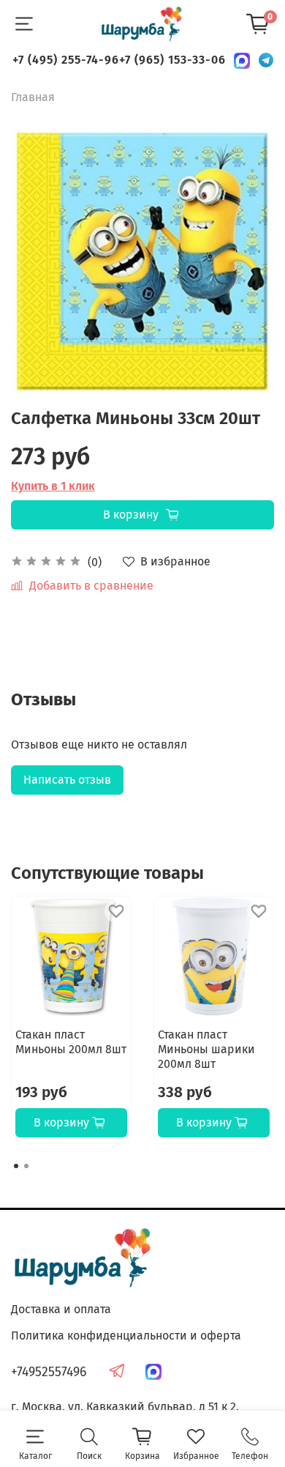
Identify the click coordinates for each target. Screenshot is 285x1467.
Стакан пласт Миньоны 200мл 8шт (70, 1042)
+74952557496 (48, 1372)
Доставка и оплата (61, 1309)
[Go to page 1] (16, 1166)
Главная (33, 97)
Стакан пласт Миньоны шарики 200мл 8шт (206, 1049)
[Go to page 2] (26, 1166)
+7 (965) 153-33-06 (172, 60)
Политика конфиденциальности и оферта (126, 1335)
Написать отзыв (67, 780)
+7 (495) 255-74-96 (65, 60)
